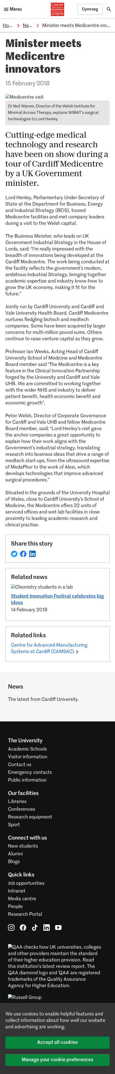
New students (23, 846)
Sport (14, 824)
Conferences (21, 809)
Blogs (14, 861)
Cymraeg (90, 9)
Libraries (17, 801)
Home (9, 25)
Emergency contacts (30, 772)
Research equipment (30, 817)
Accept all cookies (57, 1042)
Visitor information (27, 757)
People (15, 906)
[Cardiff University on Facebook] (23, 927)
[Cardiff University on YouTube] (58, 927)
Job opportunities (26, 883)
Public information (27, 780)
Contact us (19, 764)
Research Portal (25, 914)
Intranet (16, 891)
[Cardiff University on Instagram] (11, 927)
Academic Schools (27, 749)
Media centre (22, 899)
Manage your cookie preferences (57, 1059)
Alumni (15, 854)
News (29, 25)
